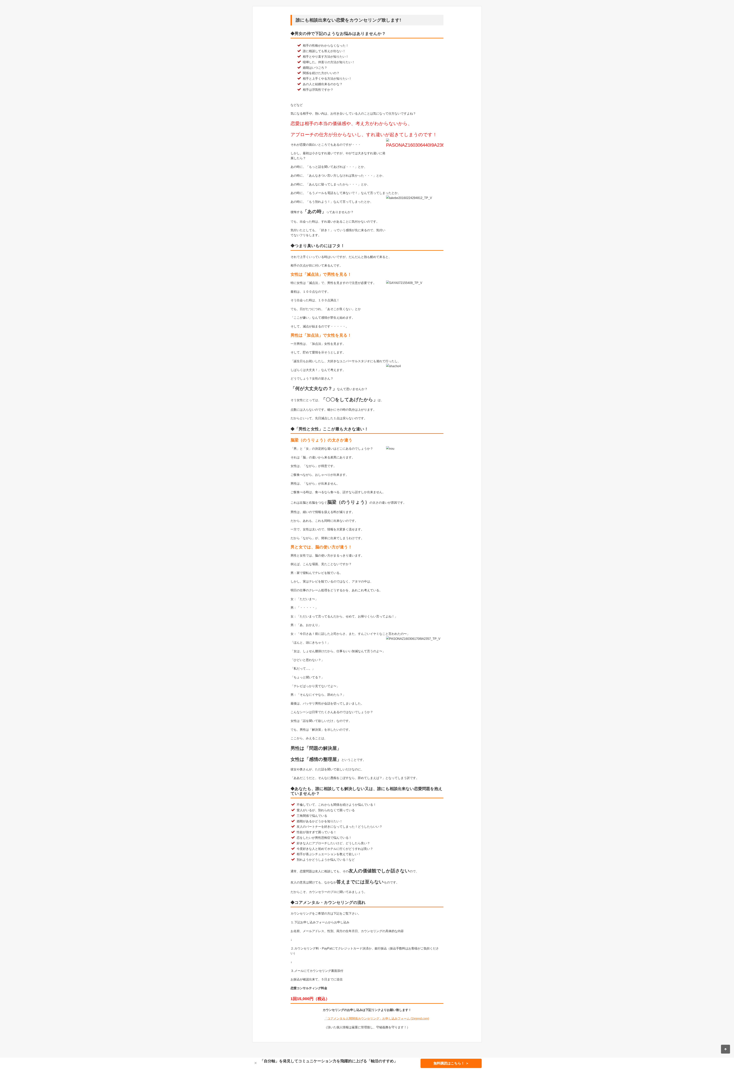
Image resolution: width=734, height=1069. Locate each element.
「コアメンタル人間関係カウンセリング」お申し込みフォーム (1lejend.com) (376, 1018)
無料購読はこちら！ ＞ (451, 1063)
